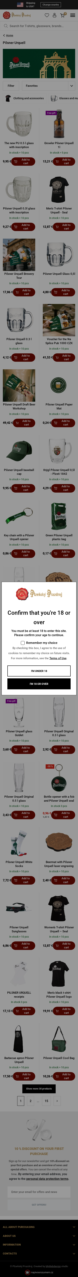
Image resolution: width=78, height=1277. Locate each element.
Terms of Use (57, 658)
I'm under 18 (39, 670)
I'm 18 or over (39, 683)
